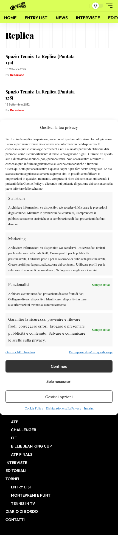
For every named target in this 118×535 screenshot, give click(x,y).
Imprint (89, 408)
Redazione (17, 75)
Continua (59, 366)
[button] (84, 5)
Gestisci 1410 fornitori (20, 352)
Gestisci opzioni (59, 396)
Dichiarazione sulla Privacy (63, 408)
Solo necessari (59, 381)
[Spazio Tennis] (18, 6)
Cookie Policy (34, 408)
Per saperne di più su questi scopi (91, 352)
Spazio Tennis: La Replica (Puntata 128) (39, 95)
